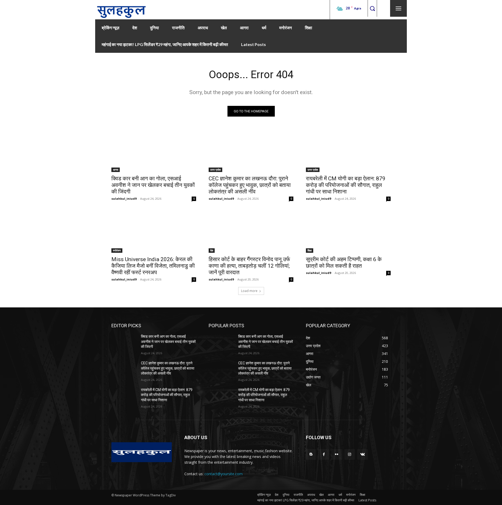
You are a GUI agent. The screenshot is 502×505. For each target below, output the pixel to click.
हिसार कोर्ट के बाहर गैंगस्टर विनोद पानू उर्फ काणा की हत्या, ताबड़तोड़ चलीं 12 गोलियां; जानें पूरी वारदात (249, 266)
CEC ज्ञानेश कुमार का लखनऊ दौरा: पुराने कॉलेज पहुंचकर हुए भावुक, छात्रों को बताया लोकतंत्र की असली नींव (250, 185)
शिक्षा (309, 250)
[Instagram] (350, 454)
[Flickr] (337, 454)
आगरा (115, 169)
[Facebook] (324, 454)
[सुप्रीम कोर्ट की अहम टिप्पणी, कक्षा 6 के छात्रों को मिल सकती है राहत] (348, 231)
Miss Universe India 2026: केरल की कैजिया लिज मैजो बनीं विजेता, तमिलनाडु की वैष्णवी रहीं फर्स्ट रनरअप (153, 266)
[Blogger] (311, 454)
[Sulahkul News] (121, 9)
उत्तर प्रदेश (215, 169)
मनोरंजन (117, 250)
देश (211, 250)
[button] (372, 8)
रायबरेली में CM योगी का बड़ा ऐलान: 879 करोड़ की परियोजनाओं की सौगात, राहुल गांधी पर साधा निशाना (345, 185)
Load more (249, 291)
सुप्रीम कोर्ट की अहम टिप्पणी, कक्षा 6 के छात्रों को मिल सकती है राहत (344, 262)
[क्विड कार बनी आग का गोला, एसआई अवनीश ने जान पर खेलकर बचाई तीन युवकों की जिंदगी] (153, 151)
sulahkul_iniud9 (123, 198)
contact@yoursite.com (223, 473)
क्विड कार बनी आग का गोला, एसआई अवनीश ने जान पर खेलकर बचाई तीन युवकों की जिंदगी (153, 185)
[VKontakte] (362, 454)
